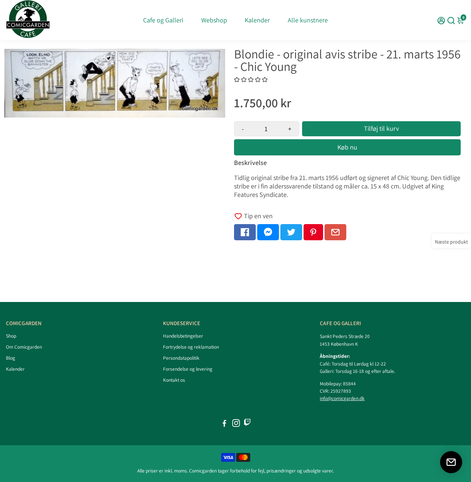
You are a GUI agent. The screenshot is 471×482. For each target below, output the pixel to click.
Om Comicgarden (24, 346)
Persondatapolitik (181, 358)
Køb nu (347, 147)
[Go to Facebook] (245, 232)
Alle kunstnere (308, 20)
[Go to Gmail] (335, 232)
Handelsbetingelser (183, 335)
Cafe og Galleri (163, 20)
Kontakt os (174, 380)
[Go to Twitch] (247, 424)
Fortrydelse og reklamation (191, 346)
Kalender (257, 20)
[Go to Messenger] (268, 232)
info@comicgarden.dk (342, 398)
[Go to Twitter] (291, 232)
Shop (11, 335)
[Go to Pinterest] (313, 232)
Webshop (214, 20)
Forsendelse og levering (187, 369)
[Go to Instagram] (236, 424)
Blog (10, 358)
